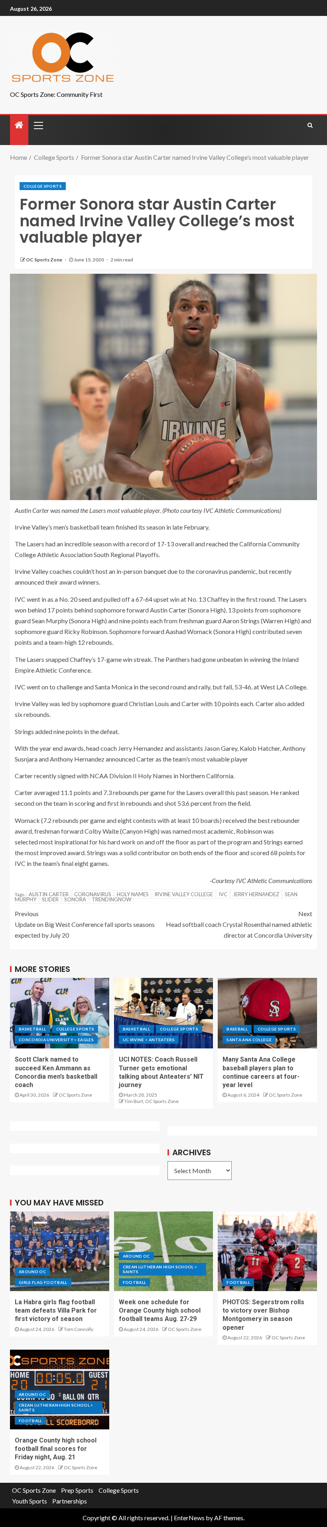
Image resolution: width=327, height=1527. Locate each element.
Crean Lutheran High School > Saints (160, 1269)
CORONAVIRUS (92, 894)
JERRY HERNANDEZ (256, 894)
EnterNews (189, 1517)
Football (134, 1282)
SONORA (75, 899)
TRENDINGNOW (111, 899)
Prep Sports (77, 1490)
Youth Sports (29, 1501)
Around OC (32, 1271)
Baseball (237, 1029)
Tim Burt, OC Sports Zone (151, 1101)
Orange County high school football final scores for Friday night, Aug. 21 (56, 1449)
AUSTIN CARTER (49, 894)
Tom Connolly (78, 1329)
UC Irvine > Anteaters (149, 1039)
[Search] (310, 125)
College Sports (43, 186)
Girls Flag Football (43, 1282)
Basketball (32, 1029)
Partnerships (69, 1501)
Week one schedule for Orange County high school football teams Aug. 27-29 (160, 1310)
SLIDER (50, 899)
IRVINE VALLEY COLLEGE (183, 894)
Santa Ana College (249, 1039)
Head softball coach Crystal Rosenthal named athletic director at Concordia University (239, 924)
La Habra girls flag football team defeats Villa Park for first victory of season (56, 1310)
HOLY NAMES (133, 894)
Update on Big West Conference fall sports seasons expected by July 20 (85, 924)
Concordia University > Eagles (56, 1039)
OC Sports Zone (44, 260)
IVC (223, 894)
